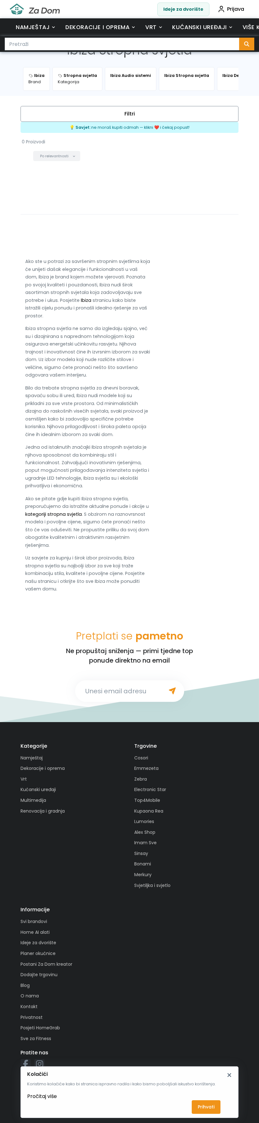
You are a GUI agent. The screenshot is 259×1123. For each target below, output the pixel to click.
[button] (56, 156)
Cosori (141, 758)
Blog (25, 985)
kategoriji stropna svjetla (53, 514)
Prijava (235, 9)
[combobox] (122, 44)
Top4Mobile (147, 800)
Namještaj (33, 27)
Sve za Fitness (36, 1038)
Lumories (144, 821)
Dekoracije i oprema (97, 27)
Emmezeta (146, 768)
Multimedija (33, 800)
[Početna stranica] (34, 9)
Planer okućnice (38, 953)
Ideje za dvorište (183, 9)
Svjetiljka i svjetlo (152, 885)
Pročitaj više (42, 1096)
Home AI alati (35, 932)
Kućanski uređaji (199, 27)
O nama (30, 996)
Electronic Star (150, 789)
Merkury (143, 874)
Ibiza (86, 300)
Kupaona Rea (148, 811)
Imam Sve (145, 842)
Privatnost (32, 1017)
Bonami (142, 864)
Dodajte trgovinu (39, 974)
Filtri (129, 113)
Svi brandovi (34, 921)
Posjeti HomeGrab (40, 1028)
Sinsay (141, 853)
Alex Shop (144, 832)
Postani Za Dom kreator (46, 964)
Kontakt (29, 1006)
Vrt (151, 27)
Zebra (140, 779)
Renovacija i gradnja (43, 811)
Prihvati (206, 1107)
